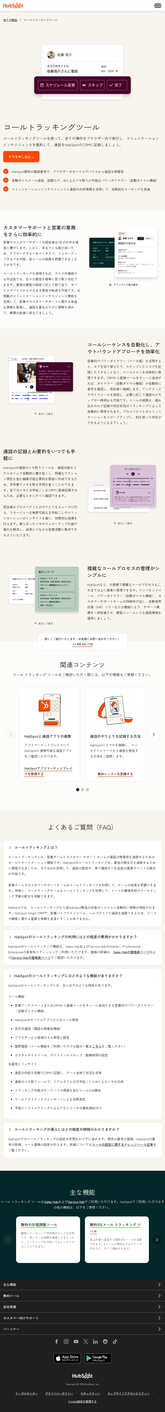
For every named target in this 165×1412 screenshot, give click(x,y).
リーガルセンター (26, 1393)
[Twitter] (86, 1342)
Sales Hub (51, 1201)
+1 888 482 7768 (82, 644)
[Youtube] (76, 1342)
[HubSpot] (13, 6)
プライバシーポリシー (59, 1393)
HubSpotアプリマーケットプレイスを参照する (48, 771)
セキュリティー (90, 1393)
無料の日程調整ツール (39, 1224)
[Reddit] (105, 1342)
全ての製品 (10, 20)
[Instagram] (66, 1342)
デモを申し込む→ (21, 156)
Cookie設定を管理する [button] (82, 1401)
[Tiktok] (115, 1342)
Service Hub (76, 1201)
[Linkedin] (95, 1342)
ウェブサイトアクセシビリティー (128, 1393)
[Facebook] (57, 1342)
